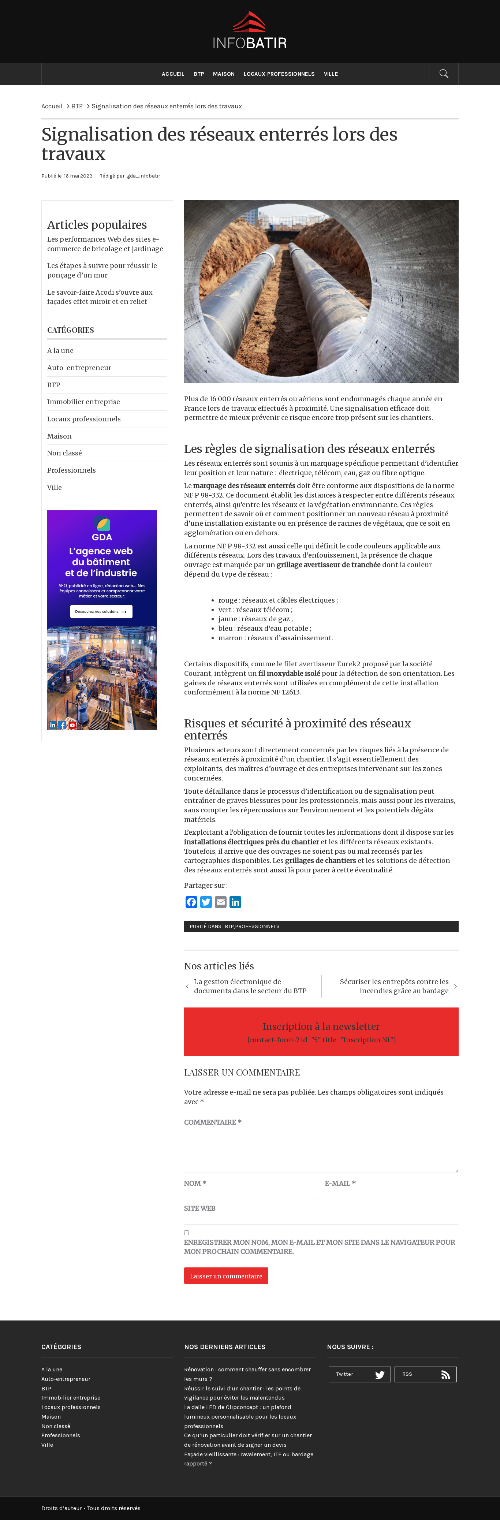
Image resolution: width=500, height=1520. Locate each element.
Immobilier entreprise (83, 402)
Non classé (64, 453)
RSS (407, 1374)
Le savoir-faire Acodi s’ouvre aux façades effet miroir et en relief (100, 297)
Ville (331, 74)
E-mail (340, 1183)
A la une (60, 350)
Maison (224, 74)
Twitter (344, 1374)
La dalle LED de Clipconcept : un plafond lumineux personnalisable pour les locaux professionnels (240, 1416)
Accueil (173, 74)
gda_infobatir (143, 176)
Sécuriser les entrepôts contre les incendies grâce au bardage (394, 986)
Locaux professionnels (279, 74)
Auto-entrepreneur (79, 368)
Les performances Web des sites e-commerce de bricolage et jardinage (105, 244)
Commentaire (213, 1122)
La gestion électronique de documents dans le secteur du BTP (250, 986)
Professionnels (257, 926)
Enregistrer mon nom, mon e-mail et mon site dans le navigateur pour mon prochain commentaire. (319, 1247)
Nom (195, 1183)
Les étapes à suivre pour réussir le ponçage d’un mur (102, 270)
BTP (199, 74)
